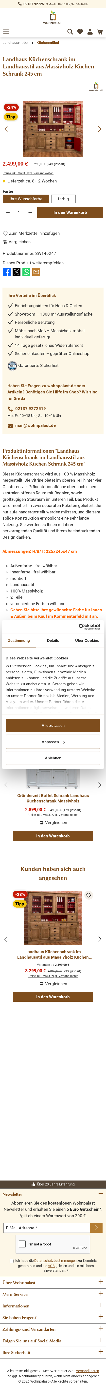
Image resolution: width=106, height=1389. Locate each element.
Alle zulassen (53, 725)
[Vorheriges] (6, 129)
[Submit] (96, 1228)
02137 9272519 (35, 4)
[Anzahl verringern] (8, 212)
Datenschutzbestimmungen (55, 1261)
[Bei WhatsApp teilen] (26, 271)
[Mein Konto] (90, 31)
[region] (53, 129)
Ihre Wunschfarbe (26, 198)
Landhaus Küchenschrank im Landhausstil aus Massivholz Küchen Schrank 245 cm (53, 954)
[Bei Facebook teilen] (7, 271)
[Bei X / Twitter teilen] (16, 271)
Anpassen (50, 741)
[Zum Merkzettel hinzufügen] (88, 895)
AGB (51, 1266)
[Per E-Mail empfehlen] (36, 271)
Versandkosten (87, 1371)
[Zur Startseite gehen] (53, 17)
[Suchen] (70, 31)
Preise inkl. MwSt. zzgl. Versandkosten (28, 173)
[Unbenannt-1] (53, 129)
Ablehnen (53, 758)
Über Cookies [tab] (87, 640)
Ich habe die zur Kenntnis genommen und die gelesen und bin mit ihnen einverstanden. (56, 1265)
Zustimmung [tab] (19, 640)
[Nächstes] (99, 129)
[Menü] (6, 31)
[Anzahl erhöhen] (30, 212)
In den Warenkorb (70, 212)
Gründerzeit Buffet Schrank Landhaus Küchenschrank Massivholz (53, 798)
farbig (63, 198)
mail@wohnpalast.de (35, 425)
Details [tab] (53, 640)
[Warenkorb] (100, 31)
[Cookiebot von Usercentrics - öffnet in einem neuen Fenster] (78, 626)
